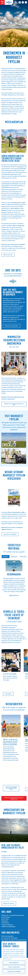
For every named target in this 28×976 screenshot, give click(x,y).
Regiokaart (14, 556)
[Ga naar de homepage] (9, 2)
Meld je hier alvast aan (11, 326)
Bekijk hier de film (8, 903)
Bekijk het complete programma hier (14, 404)
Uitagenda (4, 921)
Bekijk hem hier (8, 255)
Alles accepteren (14, 962)
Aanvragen (8, 694)
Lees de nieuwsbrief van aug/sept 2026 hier (11, 788)
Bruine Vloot (5, 919)
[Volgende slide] (25, 658)
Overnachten (5, 923)
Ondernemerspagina (7, 936)
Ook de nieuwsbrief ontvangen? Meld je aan (14, 798)
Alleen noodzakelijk (14, 967)
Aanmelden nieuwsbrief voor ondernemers (13, 940)
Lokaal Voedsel (5, 917)
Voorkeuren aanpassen (14, 971)
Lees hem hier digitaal (9, 534)
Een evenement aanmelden (9, 938)
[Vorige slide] (2, 658)
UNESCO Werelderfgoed (8, 926)
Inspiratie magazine (7, 924)
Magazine (5, 556)
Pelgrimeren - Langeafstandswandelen (12, 915)
